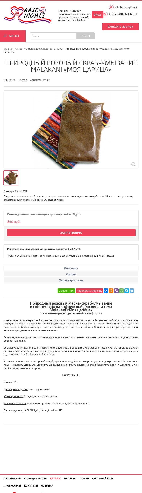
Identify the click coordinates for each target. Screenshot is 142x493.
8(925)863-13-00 (123, 14)
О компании (12, 478)
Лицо (19, 48)
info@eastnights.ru (126, 7)
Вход (97, 14)
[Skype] (126, 290)
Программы (12, 485)
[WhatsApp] (121, 290)
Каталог (55, 478)
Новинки (47, 485)
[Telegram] (132, 290)
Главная (8, 48)
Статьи (84, 478)
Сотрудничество (35, 478)
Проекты (70, 478)
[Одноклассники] (111, 290)
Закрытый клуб (103, 478)
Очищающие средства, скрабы (44, 48)
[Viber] (116, 290)
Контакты (31, 485)
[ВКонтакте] (106, 290)
